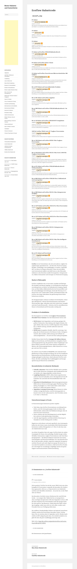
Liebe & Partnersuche (9, 114)
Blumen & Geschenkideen (10, 85)
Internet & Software (9, 110)
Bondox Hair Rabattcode (10, 152)
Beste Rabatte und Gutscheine (11, 6)
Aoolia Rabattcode (8, 144)
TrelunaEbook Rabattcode (10, 141)
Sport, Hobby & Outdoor (10, 126)
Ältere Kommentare (38, 474)
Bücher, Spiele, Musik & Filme (11, 89)
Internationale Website (9, 108)
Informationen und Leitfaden (11, 106)
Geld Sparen (43, 456)
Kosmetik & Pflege (8, 112)
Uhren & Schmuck (8, 131)
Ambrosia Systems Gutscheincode (8, 147)
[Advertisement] (11, 42)
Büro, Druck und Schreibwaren (8, 92)
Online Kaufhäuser (9, 124)
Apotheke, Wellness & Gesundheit (9, 75)
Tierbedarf (7, 128)
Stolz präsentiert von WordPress (38, 566)
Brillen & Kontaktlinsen (10, 87)
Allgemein (7, 72)
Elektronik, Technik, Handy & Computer (56, 456)
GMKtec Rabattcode (9, 149)
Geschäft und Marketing (10, 103)
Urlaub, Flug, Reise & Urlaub (11, 133)
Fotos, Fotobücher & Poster (10, 101)
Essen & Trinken (8, 99)
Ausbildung (7, 78)
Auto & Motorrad (8, 81)
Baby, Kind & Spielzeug (9, 83)
